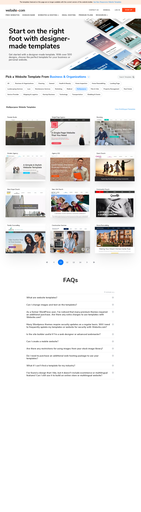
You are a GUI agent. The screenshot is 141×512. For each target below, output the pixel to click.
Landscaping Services (15, 89)
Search (133, 77)
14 (80, 262)
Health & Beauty (65, 83)
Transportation (77, 94)
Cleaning (41, 83)
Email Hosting (69, 15)
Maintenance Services (42, 89)
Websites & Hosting (47, 15)
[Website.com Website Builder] (15, 10)
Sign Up (128, 10)
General (51, 83)
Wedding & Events (93, 94)
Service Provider (13, 94)
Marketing (58, 89)
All (8, 83)
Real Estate (128, 89)
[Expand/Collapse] (113, 297)
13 (74, 262)
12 (67, 262)
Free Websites (12, 15)
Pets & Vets (95, 89)
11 (60, 262)
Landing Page (115, 83)
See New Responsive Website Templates (107, 2)
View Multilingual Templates (125, 109)
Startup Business (49, 94)
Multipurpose (81, 89)
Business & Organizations (24, 83)
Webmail (106, 10)
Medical (69, 89)
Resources (101, 15)
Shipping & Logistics (30, 94)
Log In (117, 10)
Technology (63, 94)
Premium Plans (86, 15)
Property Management (111, 89)
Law (28, 89)
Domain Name (28, 15)
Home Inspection (81, 83)
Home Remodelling (98, 83)
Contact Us (94, 10)
